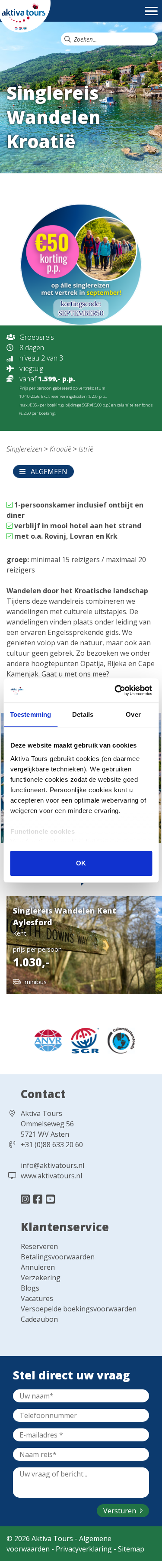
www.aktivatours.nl (51, 1176)
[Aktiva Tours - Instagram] (26, 1199)
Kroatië (60, 449)
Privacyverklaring (84, 1549)
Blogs (30, 1288)
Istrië (86, 449)
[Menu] (151, 15)
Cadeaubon (39, 1319)
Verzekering (40, 1277)
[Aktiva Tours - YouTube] (50, 1199)
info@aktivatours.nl (52, 1165)
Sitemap (131, 1549)
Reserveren (39, 1246)
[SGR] (82, 1040)
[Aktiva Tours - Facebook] (39, 1199)
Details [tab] (82, 714)
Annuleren (38, 1267)
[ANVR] (45, 1040)
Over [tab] (133, 714)
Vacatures (37, 1298)
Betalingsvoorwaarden (58, 1257)
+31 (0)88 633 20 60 (52, 1144)
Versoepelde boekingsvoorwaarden (79, 1309)
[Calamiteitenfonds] (118, 1040)
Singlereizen (24, 449)
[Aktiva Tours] (25, 15)
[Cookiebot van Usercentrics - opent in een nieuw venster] (115, 690)
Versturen (120, 1510)
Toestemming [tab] (30, 714)
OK (81, 863)
